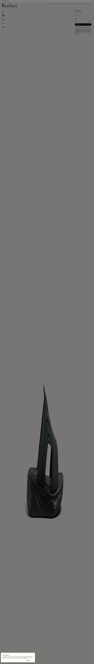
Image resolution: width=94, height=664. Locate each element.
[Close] (33, 654)
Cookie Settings (28, 660)
